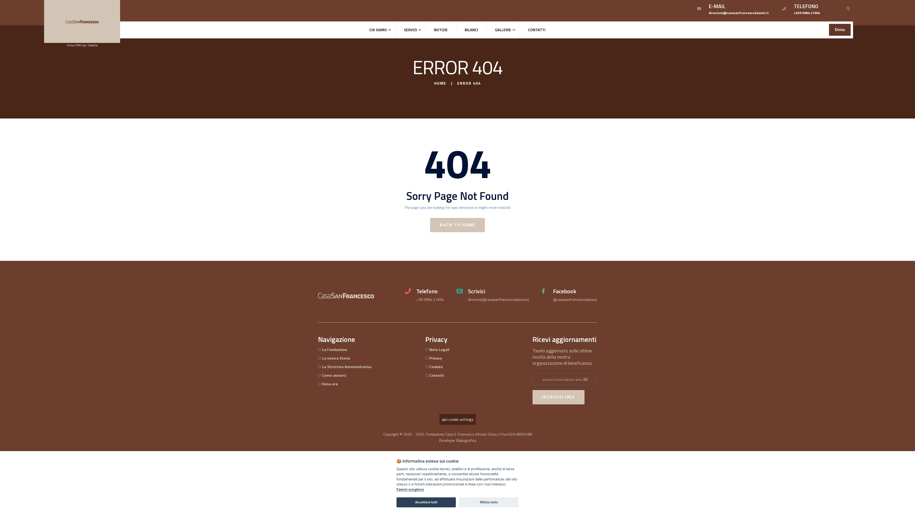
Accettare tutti (426, 502)
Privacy (435, 358)
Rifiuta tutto (489, 502)
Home (440, 83)
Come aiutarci (334, 375)
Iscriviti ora (558, 397)
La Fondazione (334, 349)
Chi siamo (378, 30)
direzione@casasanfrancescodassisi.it (498, 299)
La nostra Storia (336, 358)
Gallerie (503, 30)
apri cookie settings (457, 419)
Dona (840, 30)
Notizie (441, 30)
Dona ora (330, 384)
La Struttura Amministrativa (346, 367)
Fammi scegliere (410, 489)
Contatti (536, 30)
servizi (410, 30)
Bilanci (471, 30)
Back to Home (457, 225)
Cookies (436, 367)
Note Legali (439, 349)
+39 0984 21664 (430, 299)
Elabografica (466, 440)
